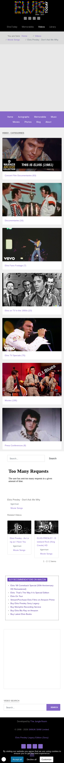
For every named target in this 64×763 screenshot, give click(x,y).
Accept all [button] (17, 759)
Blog (38, 122)
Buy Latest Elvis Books (21, 614)
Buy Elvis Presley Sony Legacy (24, 603)
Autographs (23, 117)
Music (54, 117)
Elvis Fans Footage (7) (15, 265)
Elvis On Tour (16, 596)
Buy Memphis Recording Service (25, 607)
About (48, 122)
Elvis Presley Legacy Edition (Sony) (32, 737)
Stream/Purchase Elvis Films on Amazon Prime (32, 600)
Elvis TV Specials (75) (15, 355)
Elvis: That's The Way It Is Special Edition (29, 592)
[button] (3, 759)
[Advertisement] (32, 78)
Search (52, 458)
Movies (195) (11, 400)
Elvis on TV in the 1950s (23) (18, 310)
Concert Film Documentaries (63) (20, 175)
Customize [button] (46, 759)
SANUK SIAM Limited (39, 729)
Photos (28, 122)
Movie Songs (17, 508)
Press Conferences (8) (15, 445)
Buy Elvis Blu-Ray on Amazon (24, 610)
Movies (16, 122)
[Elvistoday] (32, 8)
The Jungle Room (38, 721)
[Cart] (60, 26)
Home (10, 117)
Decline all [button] (31, 759)
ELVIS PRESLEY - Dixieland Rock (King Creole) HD (46, 542)
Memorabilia (40, 117)
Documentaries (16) (14, 220)
